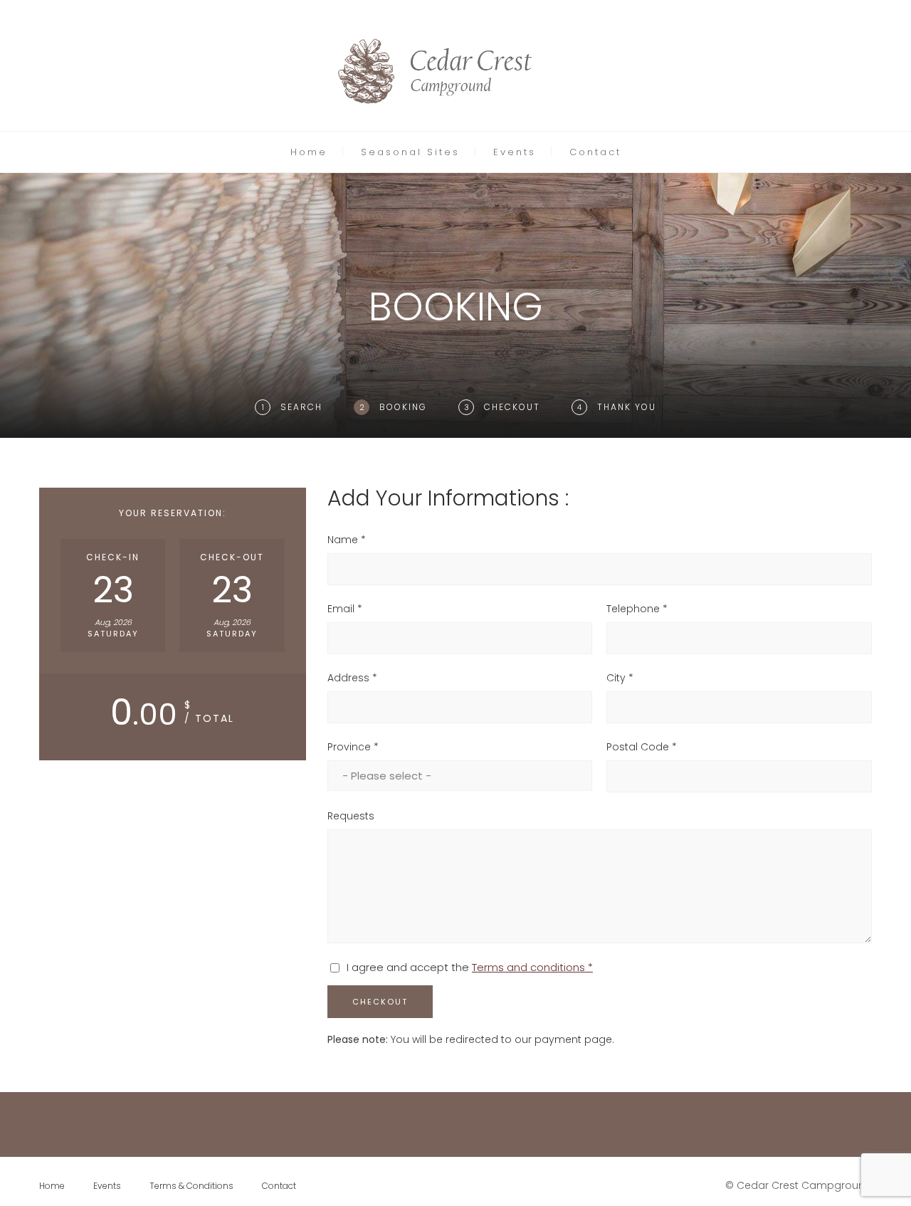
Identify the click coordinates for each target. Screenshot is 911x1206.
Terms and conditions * (532, 967)
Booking (403, 407)
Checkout (512, 407)
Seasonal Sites (410, 152)
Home (308, 152)
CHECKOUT (380, 1001)
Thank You (626, 407)
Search (301, 407)
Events (514, 152)
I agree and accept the (470, 967)
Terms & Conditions (191, 1186)
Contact (595, 152)
